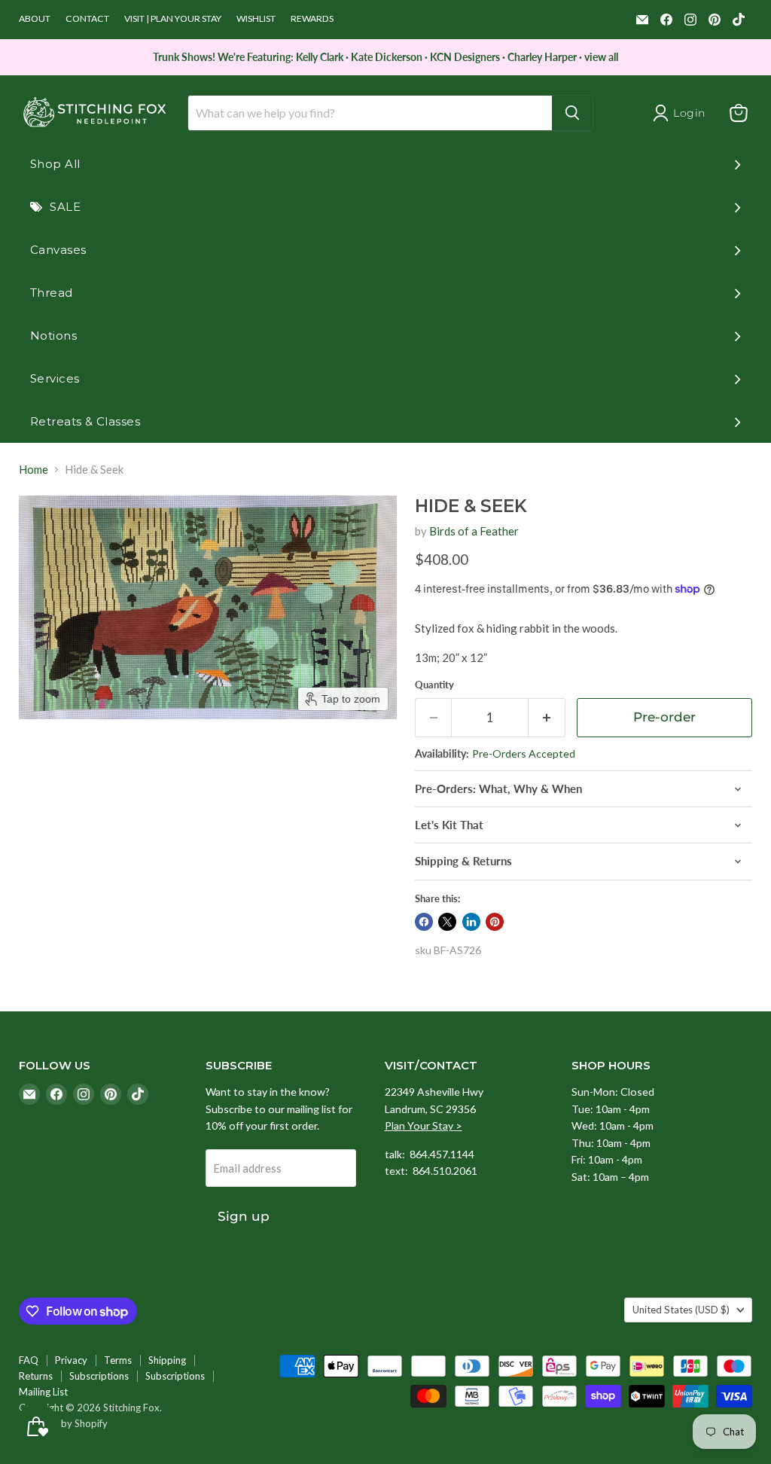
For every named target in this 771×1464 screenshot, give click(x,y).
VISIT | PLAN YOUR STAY (172, 19)
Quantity (434, 685)
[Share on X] (447, 922)
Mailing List (43, 1392)
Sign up (244, 1216)
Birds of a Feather (474, 531)
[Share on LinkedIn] (471, 922)
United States (681, 1310)
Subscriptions (99, 1376)
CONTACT (87, 19)
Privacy (71, 1360)
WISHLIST (256, 19)
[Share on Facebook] (424, 922)
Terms (118, 1360)
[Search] (572, 113)
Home (33, 469)
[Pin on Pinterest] (495, 922)
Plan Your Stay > (423, 1125)
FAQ (28, 1360)
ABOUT (34, 19)
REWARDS (312, 19)
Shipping (167, 1360)
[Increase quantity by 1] (547, 717)
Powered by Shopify (63, 1423)
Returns (36, 1376)
